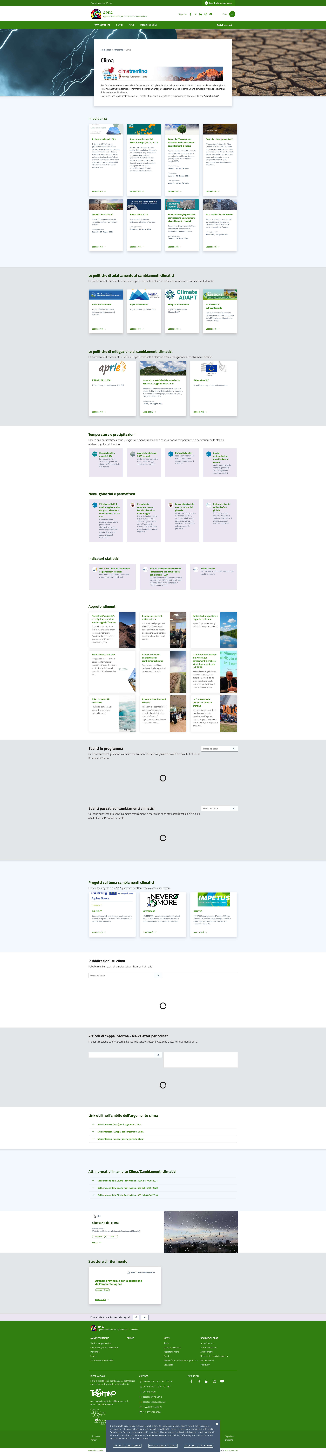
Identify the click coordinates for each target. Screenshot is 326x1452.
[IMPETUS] (213, 899)
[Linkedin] (199, 14)
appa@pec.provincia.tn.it (153, 1402)
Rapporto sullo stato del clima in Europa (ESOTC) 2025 (144, 141)
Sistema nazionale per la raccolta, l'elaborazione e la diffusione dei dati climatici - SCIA (165, 571)
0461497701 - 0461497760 (156, 1386)
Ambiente (118, 49)
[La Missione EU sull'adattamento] (220, 294)
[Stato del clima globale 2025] (220, 129)
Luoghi (93, 1356)
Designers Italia (232, 1450)
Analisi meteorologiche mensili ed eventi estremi (221, 457)
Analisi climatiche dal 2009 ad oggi (147, 454)
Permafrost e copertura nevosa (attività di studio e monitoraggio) (146, 508)
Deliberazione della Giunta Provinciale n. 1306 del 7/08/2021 (128, 1180)
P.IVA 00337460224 (152, 1407)
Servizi (130, 1338)
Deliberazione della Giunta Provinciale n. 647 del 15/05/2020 (128, 1188)
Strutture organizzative (101, 1343)
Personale (95, 1351)
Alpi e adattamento (139, 304)
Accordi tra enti (207, 1343)
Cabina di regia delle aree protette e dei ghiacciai (184, 507)
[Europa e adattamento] (182, 294)
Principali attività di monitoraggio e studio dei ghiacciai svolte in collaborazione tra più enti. (109, 510)
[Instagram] (204, 14)
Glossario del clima (105, 1222)
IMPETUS (197, 911)
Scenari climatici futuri (102, 214)
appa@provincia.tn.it (152, 1396)
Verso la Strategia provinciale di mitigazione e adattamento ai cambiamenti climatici (181, 218)
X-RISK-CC (97, 911)
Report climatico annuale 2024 (107, 454)
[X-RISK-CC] (112, 899)
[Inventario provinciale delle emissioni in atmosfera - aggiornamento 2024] (163, 368)
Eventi (166, 1356)
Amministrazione (99, 1338)
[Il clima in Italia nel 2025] (106, 129)
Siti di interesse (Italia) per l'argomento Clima (119, 1124)
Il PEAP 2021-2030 (101, 380)
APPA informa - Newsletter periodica (181, 1360)
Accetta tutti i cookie (198, 1445)
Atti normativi (206, 1351)
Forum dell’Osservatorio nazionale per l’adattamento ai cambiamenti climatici (181, 143)
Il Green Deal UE (201, 380)
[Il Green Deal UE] (213, 368)
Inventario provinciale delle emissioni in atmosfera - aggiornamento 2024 (161, 382)
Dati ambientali (207, 1360)
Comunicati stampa (172, 1347)
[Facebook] (189, 14)
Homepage (106, 49)
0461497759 (149, 1391)
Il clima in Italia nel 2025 (104, 139)
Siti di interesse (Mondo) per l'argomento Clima (120, 1139)
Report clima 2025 (139, 214)
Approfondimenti (171, 1351)
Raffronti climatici (183, 453)
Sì (136, 1317)
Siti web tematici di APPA (101, 1360)
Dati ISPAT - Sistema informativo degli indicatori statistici (114, 570)
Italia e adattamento (101, 304)
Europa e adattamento (178, 304)
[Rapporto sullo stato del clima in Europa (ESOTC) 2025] (144, 129)
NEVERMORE (149, 911)
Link (99, 1216)
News (166, 1338)
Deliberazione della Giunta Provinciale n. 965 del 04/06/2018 (128, 1195)
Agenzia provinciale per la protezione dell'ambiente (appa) (118, 1282)
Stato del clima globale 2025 (219, 139)
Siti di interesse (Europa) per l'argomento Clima (121, 1131)
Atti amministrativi (208, 1347)
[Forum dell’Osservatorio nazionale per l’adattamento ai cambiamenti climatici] (182, 129)
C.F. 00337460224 (151, 1412)
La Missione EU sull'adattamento (214, 306)
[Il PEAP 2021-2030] (112, 368)
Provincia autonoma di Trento (101, 3)
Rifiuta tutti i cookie (127, 1445)
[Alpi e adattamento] (144, 294)
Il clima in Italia (208, 568)
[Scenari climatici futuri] (106, 204)
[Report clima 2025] (144, 204)
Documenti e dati (209, 1338)
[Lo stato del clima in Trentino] (220, 204)
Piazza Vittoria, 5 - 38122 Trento (157, 1381)
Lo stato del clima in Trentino (219, 214)
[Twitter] (194, 14)
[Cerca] (232, 14)
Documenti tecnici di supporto (214, 1356)
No (145, 1317)
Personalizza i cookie (95, 1450)
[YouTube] (209, 14)
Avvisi (166, 1343)
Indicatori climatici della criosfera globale (221, 507)
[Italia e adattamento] (106, 294)
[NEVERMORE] (163, 899)
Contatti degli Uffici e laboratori (104, 1347)
